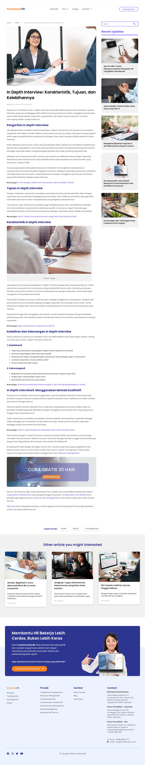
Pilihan (76, 528)
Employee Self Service (49, 712)
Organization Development (51, 692)
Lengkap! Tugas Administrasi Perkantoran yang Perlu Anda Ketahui (69, 585)
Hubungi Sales (129, 9)
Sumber (86, 9)
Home (9, 23)
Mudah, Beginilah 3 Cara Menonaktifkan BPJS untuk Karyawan (21, 585)
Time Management (48, 699)
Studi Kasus (78, 699)
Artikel (17, 23)
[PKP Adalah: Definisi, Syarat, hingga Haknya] (119, 581)
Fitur (64, 9)
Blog (75, 696)
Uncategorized (91, 528)
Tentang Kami (12, 696)
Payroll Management (48, 709)
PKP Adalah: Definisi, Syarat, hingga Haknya (115, 587)
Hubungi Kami (12, 699)
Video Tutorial (79, 692)
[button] (134, 24)
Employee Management (50, 696)
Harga (75, 9)
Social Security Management (52, 706)
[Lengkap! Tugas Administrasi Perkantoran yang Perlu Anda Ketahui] (72, 578)
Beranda (54, 9)
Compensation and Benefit (51, 702)
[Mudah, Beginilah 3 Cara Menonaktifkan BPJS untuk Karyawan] (25, 578)
